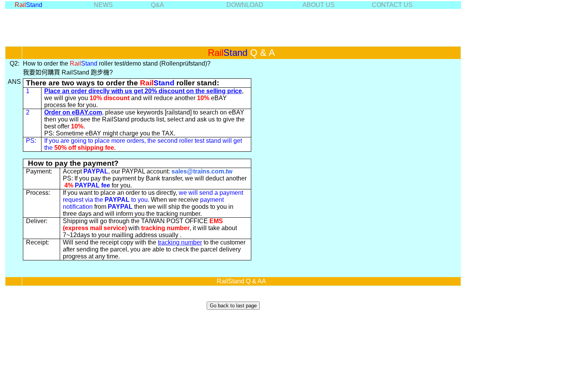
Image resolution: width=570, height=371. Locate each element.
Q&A (157, 5)
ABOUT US (318, 5)
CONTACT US (392, 5)
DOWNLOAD (244, 5)
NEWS (103, 5)
